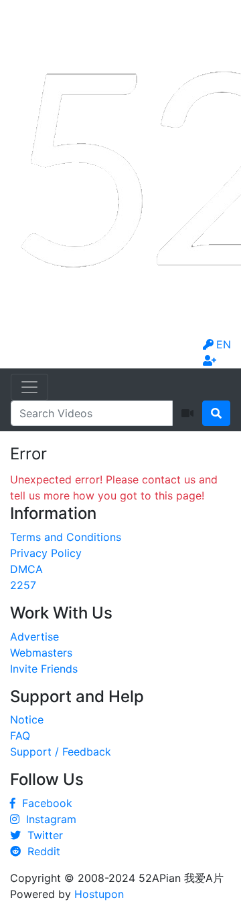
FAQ (20, 735)
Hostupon (99, 894)
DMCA (26, 569)
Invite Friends (44, 668)
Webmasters (41, 652)
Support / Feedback (60, 751)
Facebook (43, 803)
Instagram (47, 819)
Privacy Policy (46, 553)
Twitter (42, 835)
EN (223, 344)
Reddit (40, 851)
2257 (23, 585)
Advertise (34, 636)
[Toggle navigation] (29, 387)
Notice (27, 719)
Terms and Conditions (65, 537)
